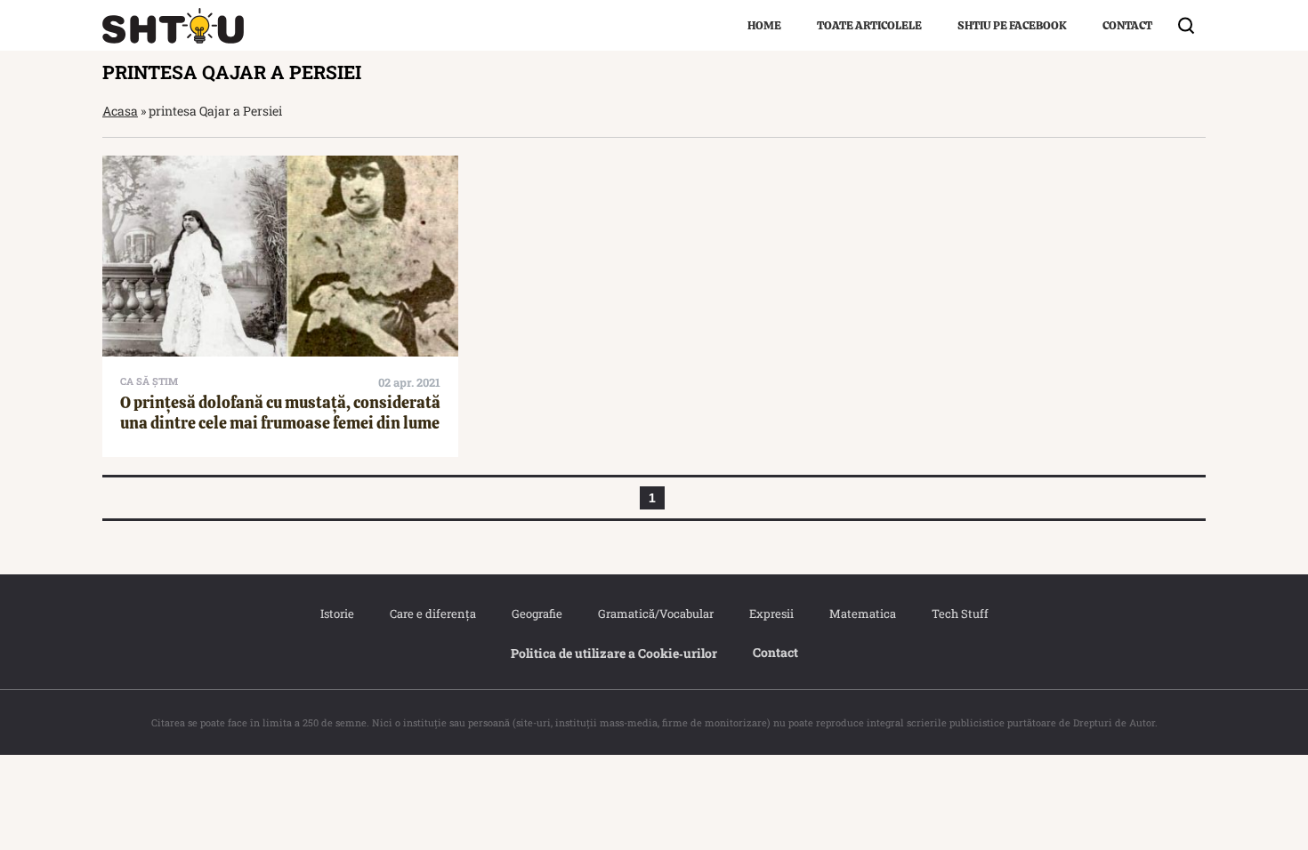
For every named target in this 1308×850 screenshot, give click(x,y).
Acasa (120, 110)
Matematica (862, 613)
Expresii (771, 613)
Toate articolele (869, 25)
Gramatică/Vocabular (656, 613)
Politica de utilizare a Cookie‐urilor (614, 653)
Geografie (537, 613)
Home (764, 25)
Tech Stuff (960, 613)
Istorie (337, 613)
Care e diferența (433, 613)
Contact (1127, 25)
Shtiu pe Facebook (1012, 25)
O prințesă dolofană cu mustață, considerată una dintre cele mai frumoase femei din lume (280, 412)
